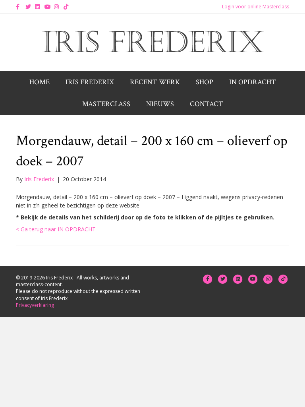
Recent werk (155, 82)
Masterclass (106, 104)
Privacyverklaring (35, 305)
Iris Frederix (90, 82)
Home (39, 82)
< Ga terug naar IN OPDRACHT (56, 229)
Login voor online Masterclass (255, 6)
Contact (206, 104)
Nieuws (160, 104)
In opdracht (252, 82)
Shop (204, 82)
